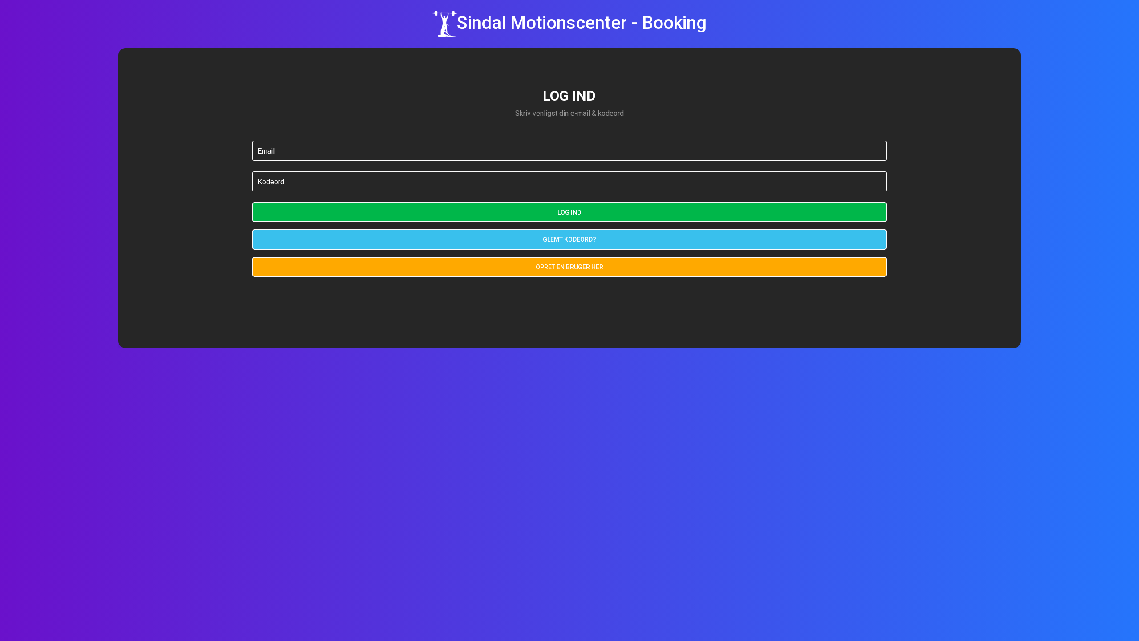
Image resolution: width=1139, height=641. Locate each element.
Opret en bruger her (569, 267)
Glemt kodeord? (569, 239)
